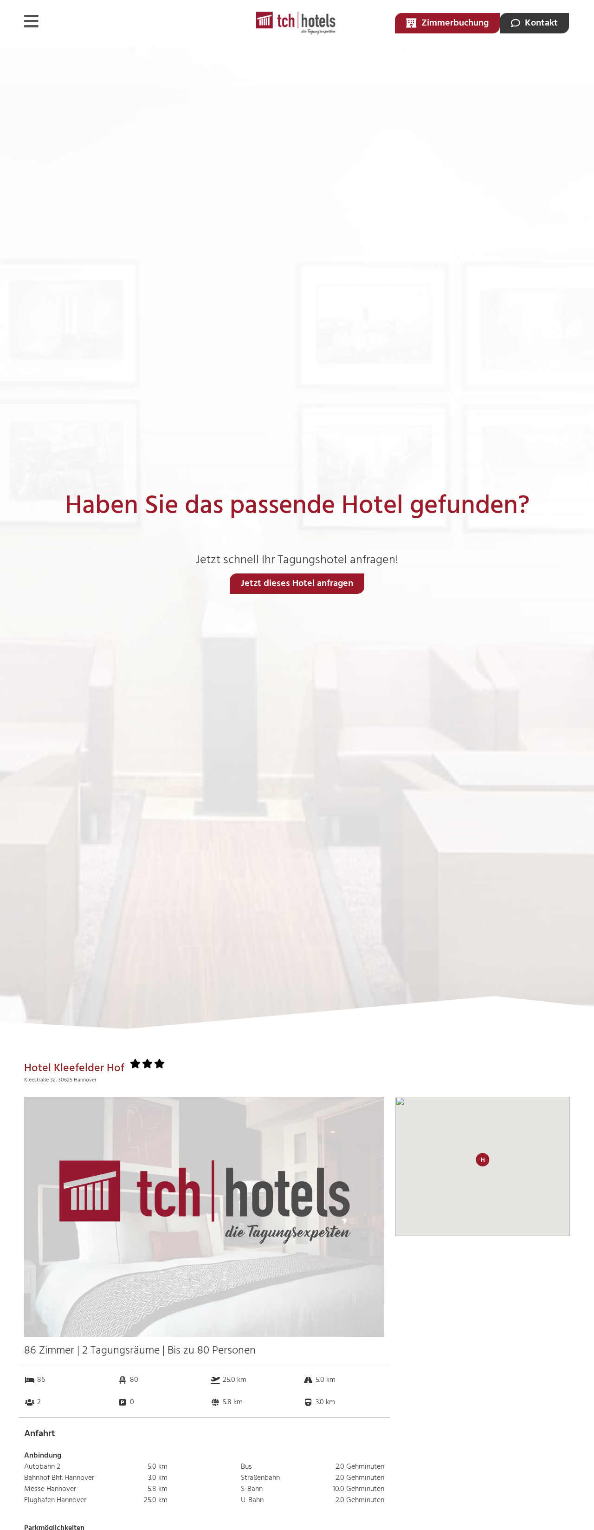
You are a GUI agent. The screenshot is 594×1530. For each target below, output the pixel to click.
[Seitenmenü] (31, 21)
